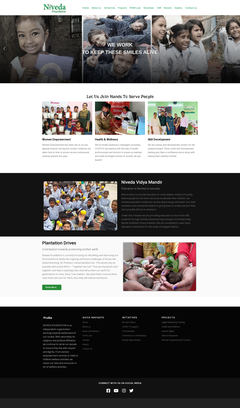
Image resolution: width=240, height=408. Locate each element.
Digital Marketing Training (173, 322)
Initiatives (109, 8)
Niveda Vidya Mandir (131, 340)
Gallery (178, 8)
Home (86, 8)
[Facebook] (108, 390)
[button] (4, 48)
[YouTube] (116, 390)
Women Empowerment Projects (176, 340)
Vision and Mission (90, 331)
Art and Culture (129, 322)
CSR (159, 8)
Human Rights (168, 331)
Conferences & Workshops (134, 335)
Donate (168, 8)
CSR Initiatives (128, 331)
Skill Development (170, 335)
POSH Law (135, 8)
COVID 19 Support (130, 326)
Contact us (191, 8)
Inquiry (85, 344)
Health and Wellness (171, 326)
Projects (122, 8)
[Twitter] (131, 390)
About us (96, 8)
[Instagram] (124, 390)
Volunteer (148, 8)
